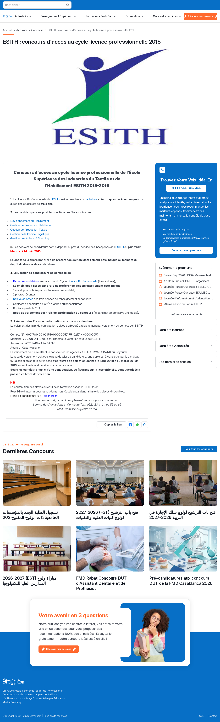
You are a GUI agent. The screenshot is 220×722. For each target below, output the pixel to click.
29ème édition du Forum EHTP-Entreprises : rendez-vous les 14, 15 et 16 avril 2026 (187, 304)
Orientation (132, 16)
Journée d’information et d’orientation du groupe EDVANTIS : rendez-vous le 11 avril (189, 299)
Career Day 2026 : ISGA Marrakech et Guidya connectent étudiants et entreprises (187, 275)
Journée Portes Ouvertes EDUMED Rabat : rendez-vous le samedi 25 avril (187, 293)
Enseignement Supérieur (57, 16)
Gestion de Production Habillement (31, 225)
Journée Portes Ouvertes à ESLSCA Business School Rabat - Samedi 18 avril (189, 287)
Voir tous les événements (186, 314)
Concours (37, 30)
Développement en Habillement (29, 221)
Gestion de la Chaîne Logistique (29, 234)
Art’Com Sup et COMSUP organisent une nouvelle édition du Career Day (186, 281)
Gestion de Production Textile (28, 229)
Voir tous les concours (199, 449)
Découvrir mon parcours (200, 16)
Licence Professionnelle (82, 281)
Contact (212, 715)
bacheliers (91, 199)
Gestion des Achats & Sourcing (29, 238)
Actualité (21, 30)
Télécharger (49, 395)
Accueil (7, 30)
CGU (201, 715)
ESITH (56, 199)
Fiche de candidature (26, 281)
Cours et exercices (165, 16)
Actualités (21, 16)
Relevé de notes (23, 299)
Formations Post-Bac (99, 16)
